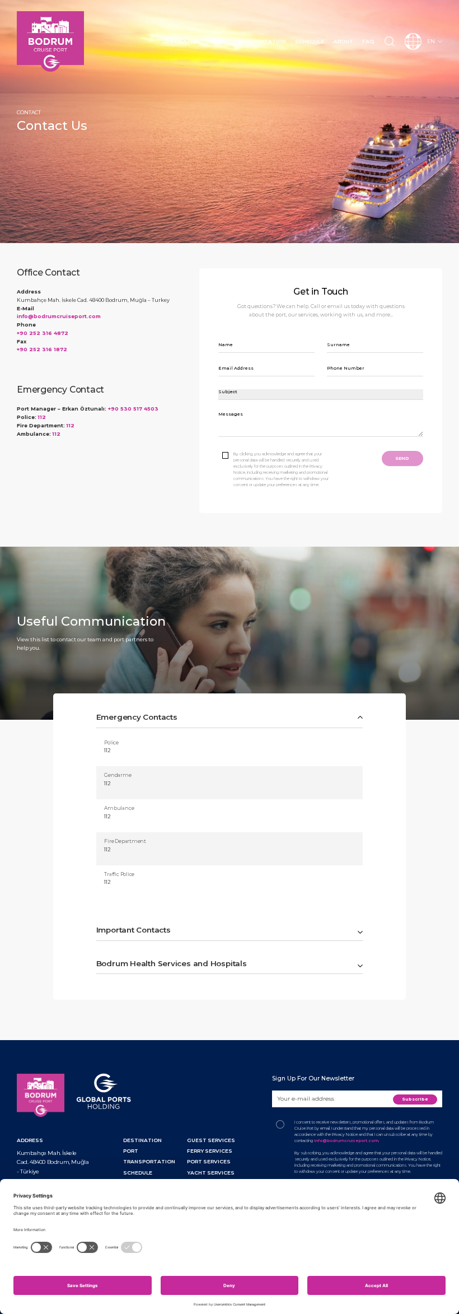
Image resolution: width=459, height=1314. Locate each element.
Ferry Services (209, 1151)
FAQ (368, 41)
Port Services (209, 1161)
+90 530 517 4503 (133, 409)
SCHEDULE (137, 1172)
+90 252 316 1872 (42, 349)
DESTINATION (142, 1140)
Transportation (260, 41)
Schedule (309, 41)
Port (217, 41)
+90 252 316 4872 (42, 333)
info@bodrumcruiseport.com (59, 316)
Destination (181, 41)
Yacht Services (211, 1172)
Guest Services (211, 1140)
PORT (130, 1151)
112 (42, 417)
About (343, 41)
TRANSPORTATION (149, 1161)
